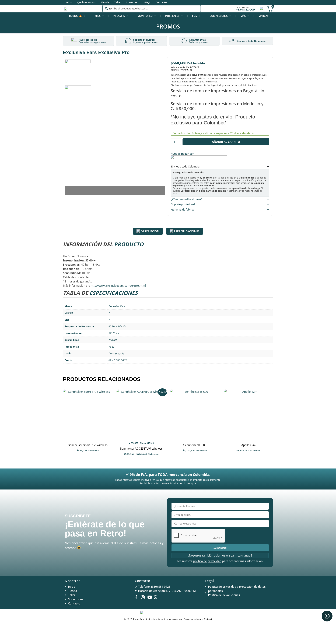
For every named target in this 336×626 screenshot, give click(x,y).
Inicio (69, 2)
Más (243, 16)
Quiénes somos (86, 2)
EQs (194, 16)
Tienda (105, 2)
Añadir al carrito (226, 142)
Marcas (263, 16)
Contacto (161, 2)
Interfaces (172, 16)
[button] (115, 188)
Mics (98, 16)
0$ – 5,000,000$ (117, 360)
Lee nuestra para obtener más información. (220, 561)
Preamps (119, 16)
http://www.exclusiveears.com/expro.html (118, 286)
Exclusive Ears (116, 306)
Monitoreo (145, 16)
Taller (117, 2)
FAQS (147, 2)
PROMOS (168, 26)
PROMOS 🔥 (75, 16)
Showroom (132, 2)
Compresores (219, 16)
